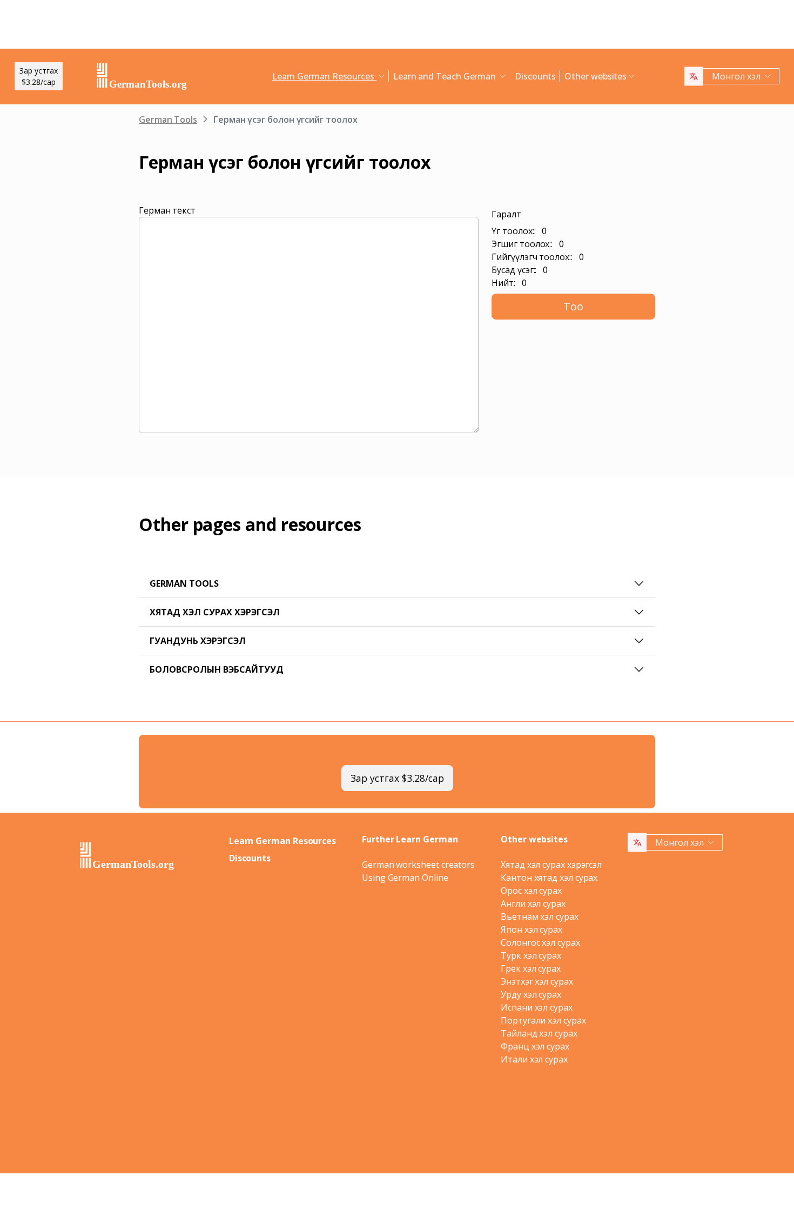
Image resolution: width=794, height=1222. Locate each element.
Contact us (498, 1126)
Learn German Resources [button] (324, 76)
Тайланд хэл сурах (539, 1033)
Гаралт (506, 214)
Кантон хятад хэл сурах (549, 878)
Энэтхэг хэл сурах (537, 981)
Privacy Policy (394, 1126)
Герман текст (167, 210)
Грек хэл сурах (531, 968)
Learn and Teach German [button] (445, 76)
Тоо (573, 306)
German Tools (168, 119)
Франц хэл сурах (535, 1046)
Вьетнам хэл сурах (539, 916)
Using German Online (405, 878)
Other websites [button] (595, 76)
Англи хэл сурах (533, 903)
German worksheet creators (418, 865)
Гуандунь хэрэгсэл (198, 641)
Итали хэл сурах (534, 1059)
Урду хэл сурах (531, 994)
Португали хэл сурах (543, 1020)
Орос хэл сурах (531, 890)
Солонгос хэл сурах (540, 942)
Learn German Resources (282, 841)
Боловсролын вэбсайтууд (217, 669)
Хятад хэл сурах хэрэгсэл (215, 612)
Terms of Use (451, 1126)
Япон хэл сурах (531, 929)
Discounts (535, 76)
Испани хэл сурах (537, 1007)
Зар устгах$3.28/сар (38, 76)
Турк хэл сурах (531, 955)
